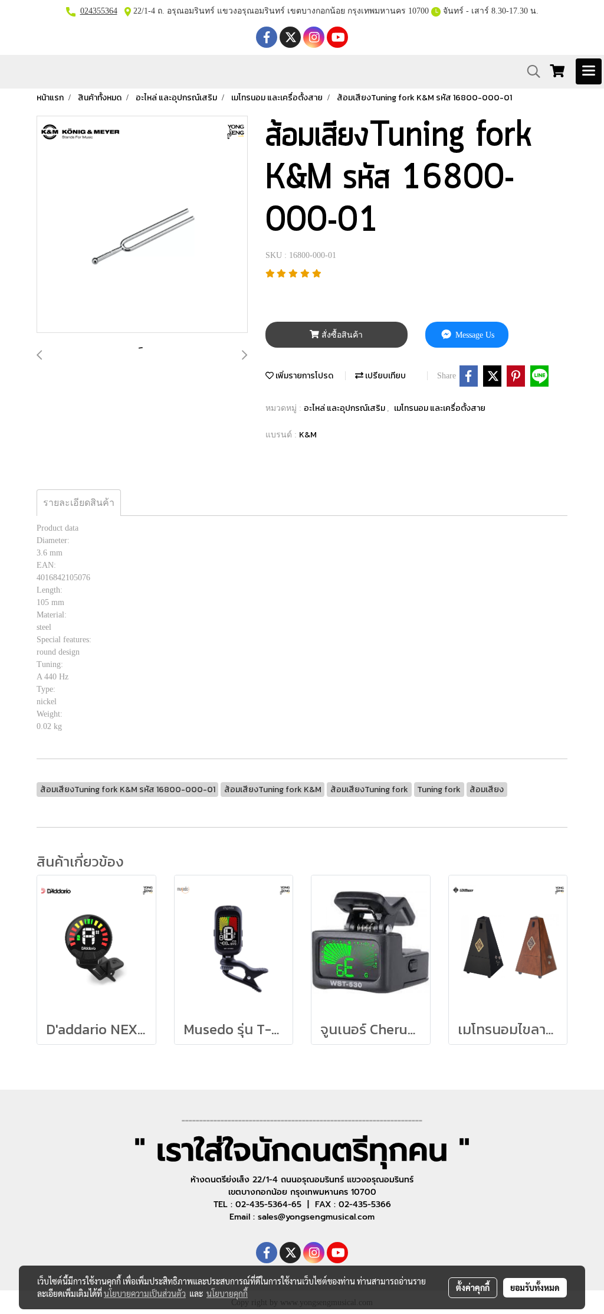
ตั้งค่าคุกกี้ (473, 1287)
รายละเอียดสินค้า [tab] (78, 503)
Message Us (473, 335)
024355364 (98, 10)
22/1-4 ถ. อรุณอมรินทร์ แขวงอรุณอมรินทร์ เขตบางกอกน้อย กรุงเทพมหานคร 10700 (280, 10)
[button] (529, 71)
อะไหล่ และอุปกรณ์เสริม (345, 408)
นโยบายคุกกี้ (227, 1293)
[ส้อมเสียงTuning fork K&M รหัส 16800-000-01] (142, 225)
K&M (308, 435)
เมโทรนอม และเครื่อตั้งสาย (439, 408)
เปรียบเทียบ (384, 376)
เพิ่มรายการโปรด (303, 376)
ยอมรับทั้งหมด (535, 1287)
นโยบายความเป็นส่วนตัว (145, 1293)
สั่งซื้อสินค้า (341, 335)
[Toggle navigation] (589, 71)
